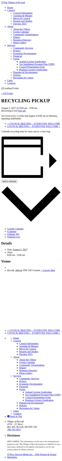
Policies (17, 75)
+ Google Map (48, 270)
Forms (16, 59)
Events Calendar (21, 32)
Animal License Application (32, 61)
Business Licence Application (33, 69)
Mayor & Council (21, 18)
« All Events (7, 93)
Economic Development (24, 53)
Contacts (11, 83)
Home (10, 7)
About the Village (21, 29)
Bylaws (16, 50)
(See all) (22, 110)
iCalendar (11, 231)
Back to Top (16, 416)
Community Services (23, 48)
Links (10, 80)
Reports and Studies (22, 21)
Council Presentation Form (32, 67)
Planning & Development (25, 72)
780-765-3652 (14, 429)
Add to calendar (9, 181)
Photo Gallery (19, 42)
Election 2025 (19, 23)
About (10, 26)
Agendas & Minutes (22, 15)
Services (11, 45)
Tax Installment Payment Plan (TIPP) (37, 64)
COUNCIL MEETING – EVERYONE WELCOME (33, 123)
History (16, 37)
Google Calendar (15, 229)
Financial (17, 56)
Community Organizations (25, 34)
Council (11, 10)
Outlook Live (13, 237)
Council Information (23, 13)
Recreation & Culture (23, 77)
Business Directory (22, 40)
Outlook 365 (13, 234)
